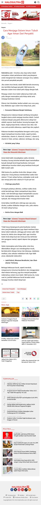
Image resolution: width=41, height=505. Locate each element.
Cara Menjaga (21, 289)
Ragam (3, 27)
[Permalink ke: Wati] (2, 37)
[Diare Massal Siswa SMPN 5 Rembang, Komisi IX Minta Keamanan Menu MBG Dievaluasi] (7, 453)
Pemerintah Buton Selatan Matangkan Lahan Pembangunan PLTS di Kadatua (20, 412)
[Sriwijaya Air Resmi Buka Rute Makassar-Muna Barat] (31, 312)
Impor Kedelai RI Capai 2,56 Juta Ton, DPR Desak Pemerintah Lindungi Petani (26, 443)
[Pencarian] (38, 2)
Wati (6, 36)
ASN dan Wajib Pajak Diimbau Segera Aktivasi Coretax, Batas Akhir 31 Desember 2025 (31, 342)
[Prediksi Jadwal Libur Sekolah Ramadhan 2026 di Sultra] (10, 332)
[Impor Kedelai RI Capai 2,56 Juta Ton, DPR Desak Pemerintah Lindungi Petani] (7, 444)
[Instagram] (18, 489)
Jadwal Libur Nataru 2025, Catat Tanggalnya (9, 360)
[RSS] (29, 489)
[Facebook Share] (22, 298)
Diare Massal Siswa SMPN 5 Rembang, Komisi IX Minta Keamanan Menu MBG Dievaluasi (25, 452)
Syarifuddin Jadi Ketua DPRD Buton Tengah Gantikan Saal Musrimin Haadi (25, 435)
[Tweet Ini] (26, 298)
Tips (18, 292)
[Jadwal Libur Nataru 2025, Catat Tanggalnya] (10, 352)
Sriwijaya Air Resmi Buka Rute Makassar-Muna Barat (30, 319)
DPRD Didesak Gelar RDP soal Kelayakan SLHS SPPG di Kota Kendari (22, 398)
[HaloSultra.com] (14, 2)
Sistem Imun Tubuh (8, 292)
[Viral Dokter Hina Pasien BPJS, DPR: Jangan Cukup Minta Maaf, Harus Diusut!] (7, 461)
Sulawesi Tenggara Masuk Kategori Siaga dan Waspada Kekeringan (9, 320)
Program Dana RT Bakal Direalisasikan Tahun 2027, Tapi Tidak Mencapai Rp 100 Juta (22, 391)
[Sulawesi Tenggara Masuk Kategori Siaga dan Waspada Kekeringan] (10, 312)
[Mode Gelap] (35, 2)
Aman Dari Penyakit (8, 289)
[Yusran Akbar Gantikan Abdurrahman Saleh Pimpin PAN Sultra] (7, 470)
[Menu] (2, 2)
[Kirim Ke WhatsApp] (38, 298)
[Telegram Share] (34, 298)
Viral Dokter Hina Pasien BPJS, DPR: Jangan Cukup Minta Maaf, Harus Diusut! (25, 461)
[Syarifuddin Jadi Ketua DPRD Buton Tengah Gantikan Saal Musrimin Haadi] (7, 435)
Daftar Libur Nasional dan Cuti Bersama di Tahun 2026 (30, 361)
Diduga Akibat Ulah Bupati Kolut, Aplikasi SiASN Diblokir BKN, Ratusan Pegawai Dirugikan (21, 405)
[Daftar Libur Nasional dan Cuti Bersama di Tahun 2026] (31, 353)
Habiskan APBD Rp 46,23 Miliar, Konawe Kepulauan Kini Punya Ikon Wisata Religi (22, 384)
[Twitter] (15, 489)
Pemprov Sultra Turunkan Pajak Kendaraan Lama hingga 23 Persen (21, 419)
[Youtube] (22, 489)
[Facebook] (11, 489)
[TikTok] (26, 489)
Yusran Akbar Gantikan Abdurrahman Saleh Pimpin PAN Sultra (24, 470)
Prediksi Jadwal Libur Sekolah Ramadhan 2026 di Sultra (10, 339)
